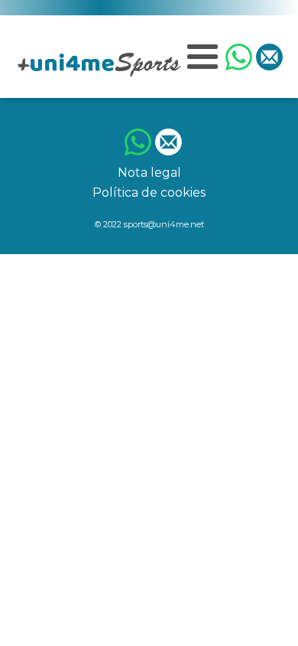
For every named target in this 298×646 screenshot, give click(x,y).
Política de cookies (149, 192)
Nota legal (149, 172)
